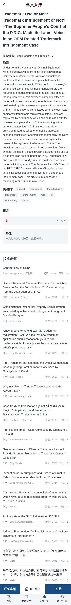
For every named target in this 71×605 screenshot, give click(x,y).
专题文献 (27, 601)
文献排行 (44, 601)
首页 (8, 601)
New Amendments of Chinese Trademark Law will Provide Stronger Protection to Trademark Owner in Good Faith (34, 453)
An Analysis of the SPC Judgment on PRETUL (31, 516)
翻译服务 (35, 588)
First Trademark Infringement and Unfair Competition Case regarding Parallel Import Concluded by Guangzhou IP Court (35, 367)
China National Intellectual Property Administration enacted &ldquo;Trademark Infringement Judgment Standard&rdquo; (34, 311)
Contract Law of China (16, 267)
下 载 (58, 589)
